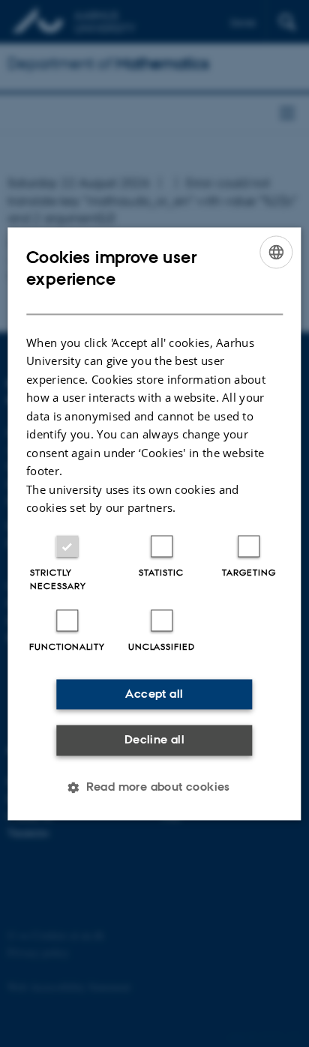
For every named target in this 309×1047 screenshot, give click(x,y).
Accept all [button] (154, 694)
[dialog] (154, 523)
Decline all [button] (154, 740)
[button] (154, 787)
